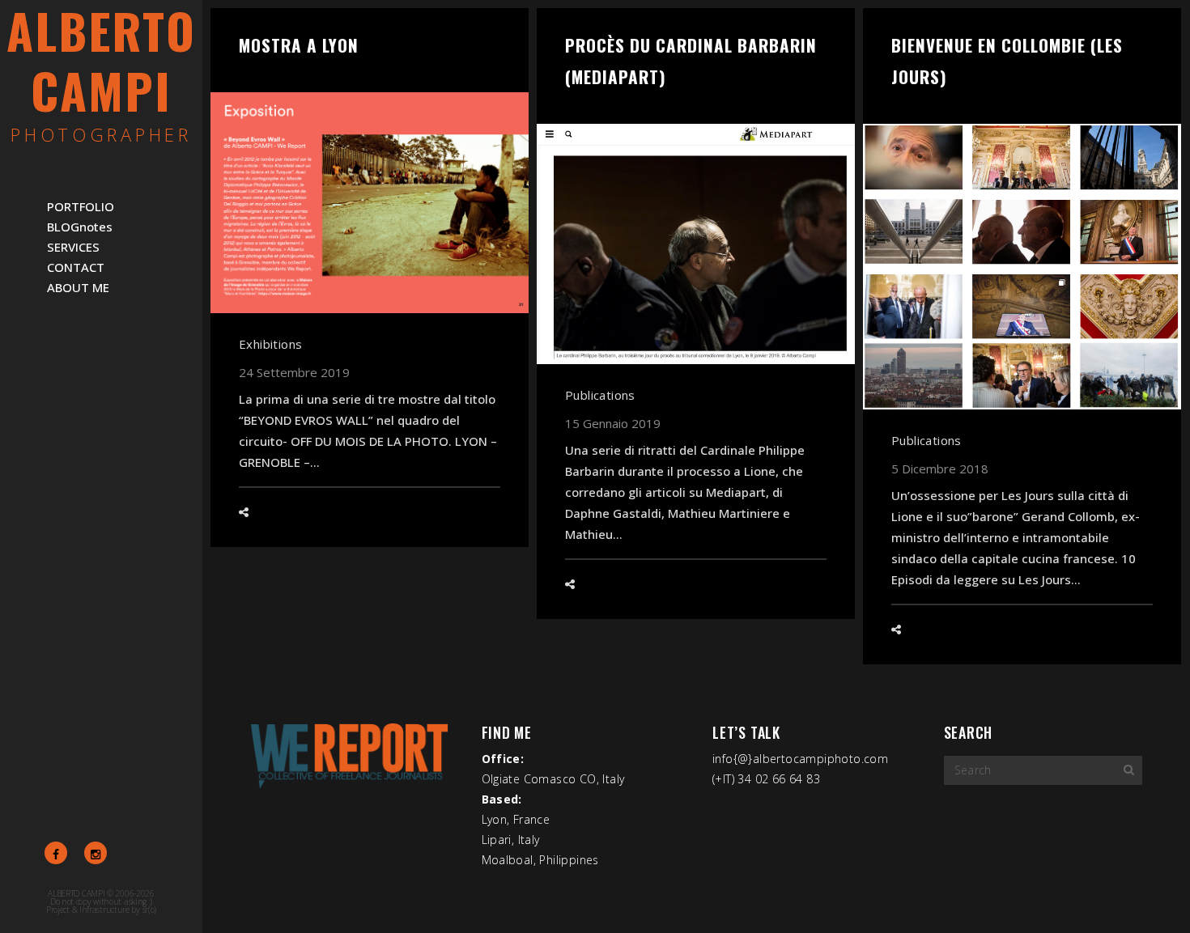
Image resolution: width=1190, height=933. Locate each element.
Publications (600, 395)
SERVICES (73, 247)
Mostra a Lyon (299, 44)
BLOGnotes (80, 226)
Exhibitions (270, 344)
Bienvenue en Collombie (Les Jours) (1007, 60)
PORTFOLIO (80, 206)
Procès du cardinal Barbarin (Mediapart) (691, 60)
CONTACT (75, 267)
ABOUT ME (78, 287)
